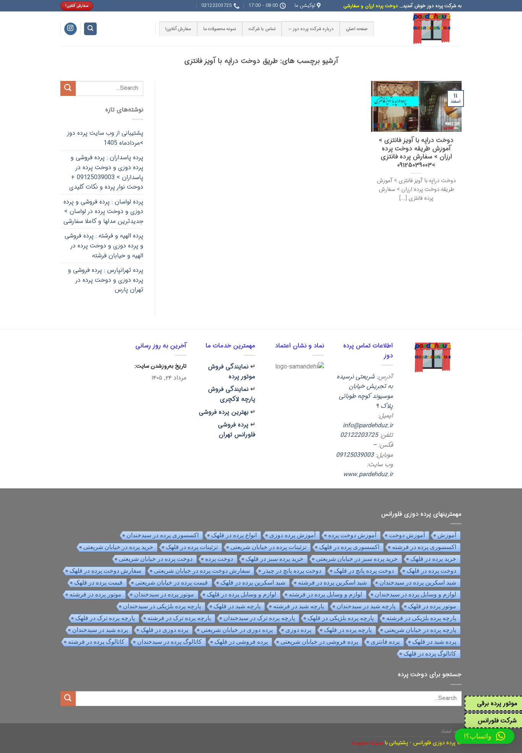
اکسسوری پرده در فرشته (424, 547)
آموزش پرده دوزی (292, 535)
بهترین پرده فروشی (223, 412)
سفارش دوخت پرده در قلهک (105, 570)
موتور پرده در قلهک (432, 606)
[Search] (90, 29)
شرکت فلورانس (497, 721)
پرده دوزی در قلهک (164, 630)
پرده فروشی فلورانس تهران (236, 430)
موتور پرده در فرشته (96, 594)
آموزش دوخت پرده (352, 535)
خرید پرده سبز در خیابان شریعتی (357, 559)
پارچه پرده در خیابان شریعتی (420, 630)
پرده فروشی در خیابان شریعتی (319, 641)
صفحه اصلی (357, 29)
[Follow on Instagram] (70, 29)
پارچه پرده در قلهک (348, 630)
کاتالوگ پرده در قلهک (430, 653)
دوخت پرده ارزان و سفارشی (370, 6)
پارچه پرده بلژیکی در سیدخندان (162, 606)
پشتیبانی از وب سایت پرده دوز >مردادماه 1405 (105, 138)
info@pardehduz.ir (368, 425)
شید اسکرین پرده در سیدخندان (417, 582)
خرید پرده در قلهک (433, 559)
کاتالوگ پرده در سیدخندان (169, 641)
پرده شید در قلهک (434, 641)
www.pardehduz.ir (368, 474)
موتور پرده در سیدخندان (164, 594)
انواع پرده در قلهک (234, 535)
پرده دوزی (298, 630)
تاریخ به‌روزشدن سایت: (159, 366)
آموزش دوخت (407, 535)
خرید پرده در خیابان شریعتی (118, 547)
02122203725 (359, 435)
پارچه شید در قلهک (237, 606)
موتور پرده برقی (497, 703)
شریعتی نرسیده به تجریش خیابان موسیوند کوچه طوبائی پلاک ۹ (365, 391)
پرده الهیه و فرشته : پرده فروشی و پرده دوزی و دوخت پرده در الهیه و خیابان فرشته (104, 245)
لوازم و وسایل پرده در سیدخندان (415, 594)
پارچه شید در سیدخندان (366, 606)
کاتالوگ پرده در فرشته (96, 641)
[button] (484, 736)
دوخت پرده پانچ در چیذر (292, 570)
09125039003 (355, 455)
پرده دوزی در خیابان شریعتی (237, 630)
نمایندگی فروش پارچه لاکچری (231, 394)
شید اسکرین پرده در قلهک (252, 582)
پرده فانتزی (385, 641)
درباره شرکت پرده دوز (313, 29)
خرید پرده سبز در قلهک (274, 559)
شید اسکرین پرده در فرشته (332, 582)
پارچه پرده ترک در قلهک (105, 618)
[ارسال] (68, 88)
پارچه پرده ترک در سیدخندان (259, 618)
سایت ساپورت (367, 742)
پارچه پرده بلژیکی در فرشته (421, 618)
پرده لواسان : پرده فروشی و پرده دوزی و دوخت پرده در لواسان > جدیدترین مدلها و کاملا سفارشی (103, 211)
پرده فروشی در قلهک (241, 641)
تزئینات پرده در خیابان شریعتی (268, 547)
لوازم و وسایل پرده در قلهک (241, 594)
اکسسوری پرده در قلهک (349, 547)
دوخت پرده (219, 559)
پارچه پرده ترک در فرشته (179, 618)
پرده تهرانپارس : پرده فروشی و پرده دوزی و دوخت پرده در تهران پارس (105, 279)
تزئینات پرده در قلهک (192, 547)
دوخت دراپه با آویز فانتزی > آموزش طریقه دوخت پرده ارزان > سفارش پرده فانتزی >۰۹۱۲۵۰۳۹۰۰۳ (416, 153)
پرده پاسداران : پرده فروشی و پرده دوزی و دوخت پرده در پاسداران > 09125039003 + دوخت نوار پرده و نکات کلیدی (106, 172)
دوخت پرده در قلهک (431, 570)
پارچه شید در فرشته (298, 606)
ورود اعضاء (451, 731)
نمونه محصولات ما (219, 29)
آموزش (447, 535)
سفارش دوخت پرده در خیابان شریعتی (202, 570)
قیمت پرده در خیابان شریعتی (171, 582)
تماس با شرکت (261, 29)
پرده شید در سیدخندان (100, 630)
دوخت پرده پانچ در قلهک (364, 570)
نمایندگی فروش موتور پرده (231, 371)
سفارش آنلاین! (178, 29)
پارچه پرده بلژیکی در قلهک (341, 618)
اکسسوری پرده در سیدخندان (162, 535)
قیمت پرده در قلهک (98, 582)
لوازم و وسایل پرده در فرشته (325, 594)
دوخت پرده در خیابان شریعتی (156, 559)
